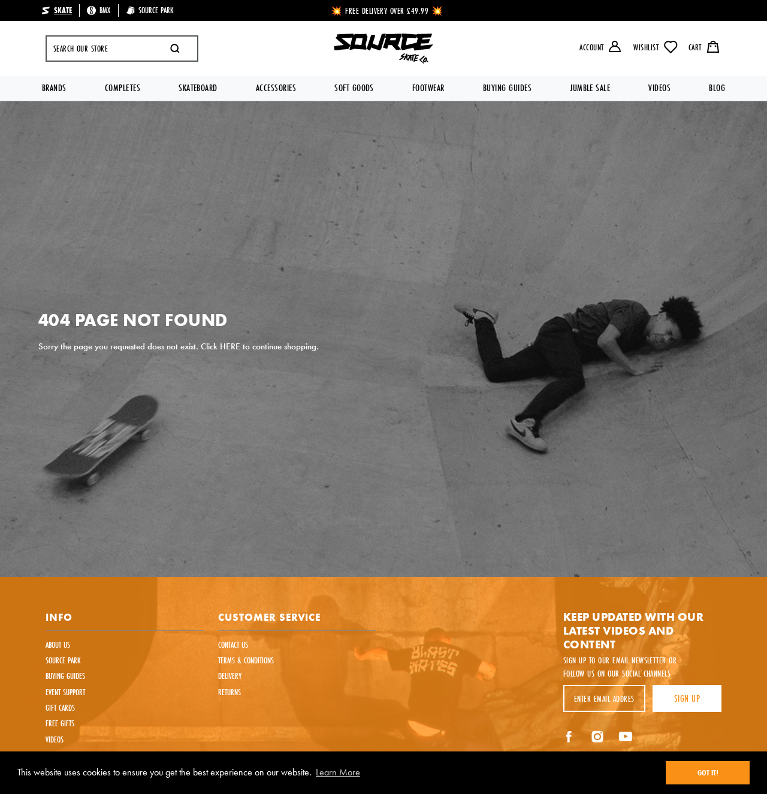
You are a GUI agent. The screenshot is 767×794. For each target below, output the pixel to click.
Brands (54, 87)
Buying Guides (507, 87)
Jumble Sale (590, 87)
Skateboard (198, 87)
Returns (229, 692)
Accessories (276, 87)
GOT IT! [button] (707, 772)
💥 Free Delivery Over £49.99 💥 (387, 10)
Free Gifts (60, 723)
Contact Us (233, 644)
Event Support (65, 692)
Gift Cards (60, 707)
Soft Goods (354, 87)
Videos (659, 87)
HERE (230, 346)
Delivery (229, 675)
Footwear (428, 87)
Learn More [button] (338, 772)
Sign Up (687, 698)
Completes (122, 87)
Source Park (63, 660)
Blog (717, 87)
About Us (58, 644)
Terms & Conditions (246, 660)
